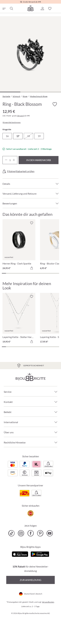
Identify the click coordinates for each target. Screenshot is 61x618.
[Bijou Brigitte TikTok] (11, 533)
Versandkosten (48, 602)
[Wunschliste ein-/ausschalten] (54, 104)
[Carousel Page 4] (16, 273)
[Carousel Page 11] (45, 273)
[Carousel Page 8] (32, 273)
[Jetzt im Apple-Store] (20, 553)
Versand (20, 116)
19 (39, 135)
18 (28, 135)
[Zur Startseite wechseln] (30, 8)
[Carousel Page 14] (57, 273)
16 (7, 135)
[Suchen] (11, 8)
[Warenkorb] (57, 8)
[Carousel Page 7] (28, 273)
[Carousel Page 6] (24, 273)
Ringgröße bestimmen (12, 122)
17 (17, 135)
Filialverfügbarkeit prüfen (20, 171)
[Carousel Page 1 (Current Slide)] (4, 273)
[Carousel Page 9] (37, 273)
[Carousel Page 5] (20, 273)
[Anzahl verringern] (6, 160)
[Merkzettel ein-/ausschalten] (31, 223)
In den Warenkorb (38, 160)
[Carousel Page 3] (12, 273)
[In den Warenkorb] (31, 268)
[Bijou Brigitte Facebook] (30, 533)
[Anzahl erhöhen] (13, 160)
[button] (42, 8)
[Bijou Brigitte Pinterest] (40, 533)
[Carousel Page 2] (8, 273)
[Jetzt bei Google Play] (40, 553)
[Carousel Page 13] (53, 273)
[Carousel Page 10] (41, 273)
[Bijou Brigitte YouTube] (49, 533)
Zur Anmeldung (30, 579)
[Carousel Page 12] (49, 273)
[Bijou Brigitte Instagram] (21, 533)
